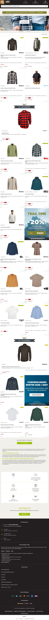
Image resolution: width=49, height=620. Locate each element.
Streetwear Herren (6, 14)
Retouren (3, 577)
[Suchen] (47, 5)
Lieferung (3, 574)
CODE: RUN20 (31, 12)
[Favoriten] (1, 68)
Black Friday (21, 618)
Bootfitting (3, 579)
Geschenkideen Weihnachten (29, 618)
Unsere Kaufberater (5, 569)
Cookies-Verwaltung (39, 611)
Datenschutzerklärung (31, 611)
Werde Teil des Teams (6, 587)
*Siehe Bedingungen (37, 238)
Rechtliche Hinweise (24, 613)
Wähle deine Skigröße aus (6, 582)
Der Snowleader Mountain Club (7, 572)
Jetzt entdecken (40, 12)
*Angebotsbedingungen (9, 611)
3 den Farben (6, 66)
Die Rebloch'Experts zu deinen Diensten (9, 584)
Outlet (17, 618)
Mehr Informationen (5, 562)
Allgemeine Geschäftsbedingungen (20, 611)
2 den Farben (30, 99)
